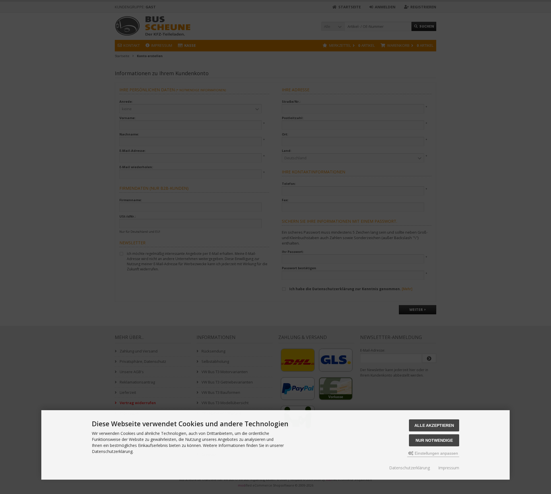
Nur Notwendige (434, 440)
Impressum (448, 467)
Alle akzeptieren (434, 425)
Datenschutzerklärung (409, 467)
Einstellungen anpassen (436, 453)
